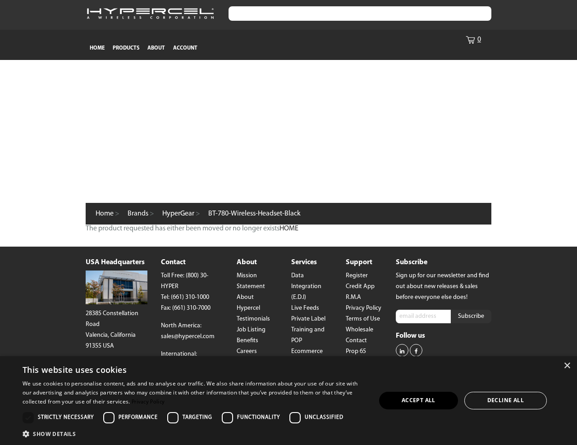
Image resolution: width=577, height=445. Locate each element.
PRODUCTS (126, 48)
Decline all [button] (505, 400)
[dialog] (288, 400)
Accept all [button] (418, 400)
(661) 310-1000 (190, 297)
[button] (194, 433)
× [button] (566, 365)
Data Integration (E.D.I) (306, 286)
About (156, 48)
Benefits (247, 340)
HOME (97, 48)
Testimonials (253, 319)
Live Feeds (305, 308)
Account (185, 48)
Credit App (360, 286)
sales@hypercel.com (188, 336)
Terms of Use (363, 319)
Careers (247, 351)
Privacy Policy (363, 308)
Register (357, 275)
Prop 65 (356, 351)
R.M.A (353, 297)
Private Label (308, 319)
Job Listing (251, 329)
